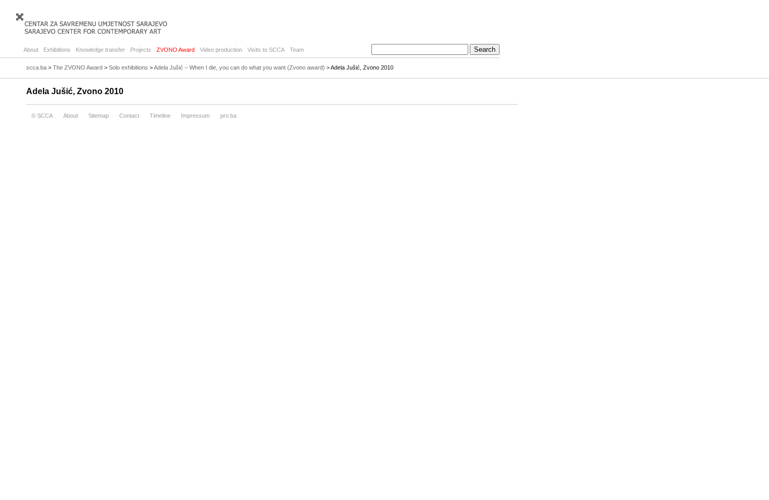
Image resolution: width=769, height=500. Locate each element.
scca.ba (36, 67)
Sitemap (98, 115)
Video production (221, 50)
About (31, 50)
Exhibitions (57, 50)
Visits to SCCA (266, 50)
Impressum (195, 115)
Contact (129, 115)
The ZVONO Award (78, 67)
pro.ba (228, 115)
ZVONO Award (175, 50)
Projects (140, 50)
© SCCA (42, 115)
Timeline (160, 115)
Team (297, 50)
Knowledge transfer (100, 50)
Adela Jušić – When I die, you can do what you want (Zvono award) (239, 67)
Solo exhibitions (128, 67)
